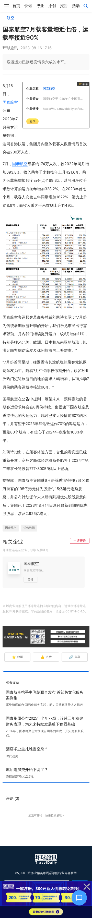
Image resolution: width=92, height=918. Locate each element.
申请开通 (80, 540)
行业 (40, 6)
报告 (64, 6)
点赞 (46, 657)
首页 (16, 6)
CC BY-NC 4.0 (75, 611)
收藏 (17, 657)
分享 (74, 657)
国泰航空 (10, 102)
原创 (52, 6)
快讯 (28, 6)
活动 (76, 6)
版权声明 (9, 611)
